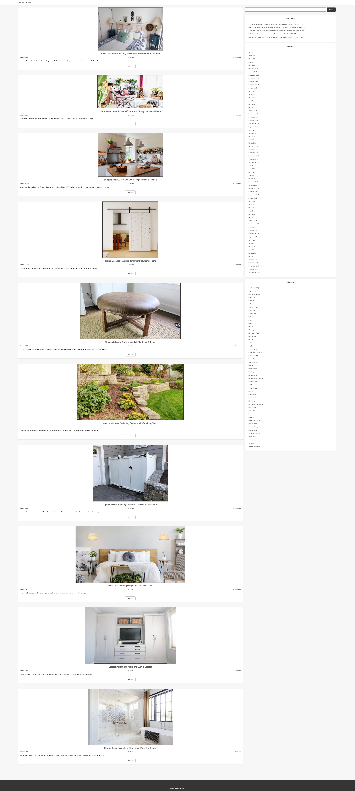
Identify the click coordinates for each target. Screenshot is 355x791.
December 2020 (253, 263)
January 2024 (253, 149)
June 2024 (251, 133)
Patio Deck (252, 394)
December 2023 (253, 153)
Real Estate (252, 407)
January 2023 (253, 185)
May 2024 (251, 136)
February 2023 (253, 182)
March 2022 (252, 214)
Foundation (252, 336)
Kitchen (251, 365)
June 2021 (251, 243)
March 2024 (252, 143)
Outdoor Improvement (255, 385)
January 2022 (253, 221)
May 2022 (251, 208)
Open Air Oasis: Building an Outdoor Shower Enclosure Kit (130, 504)
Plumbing (251, 401)
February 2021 (253, 256)
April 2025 (251, 101)
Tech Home (252, 436)
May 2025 (251, 98)
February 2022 (253, 217)
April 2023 (251, 175)
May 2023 (251, 172)
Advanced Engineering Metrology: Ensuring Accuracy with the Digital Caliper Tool (275, 24)
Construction (252, 313)
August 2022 (252, 198)
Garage (250, 343)
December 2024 (253, 114)
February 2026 (253, 68)
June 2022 (251, 204)
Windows (251, 443)
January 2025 (253, 111)
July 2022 (251, 201)
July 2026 (251, 52)
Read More (130, 66)
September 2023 (254, 162)
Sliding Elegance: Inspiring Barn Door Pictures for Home (130, 261)
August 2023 (252, 166)
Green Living (252, 349)
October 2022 (253, 191)
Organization (252, 381)
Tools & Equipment (254, 440)
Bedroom (251, 301)
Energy (250, 326)
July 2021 (251, 240)
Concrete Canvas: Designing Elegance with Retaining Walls (130, 423)
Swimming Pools (254, 433)
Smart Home (252, 424)
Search (331, 9)
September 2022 (254, 195)
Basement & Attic (254, 294)
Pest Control (252, 398)
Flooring (251, 330)
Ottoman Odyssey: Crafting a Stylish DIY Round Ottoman (130, 342)
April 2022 (251, 211)
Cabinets (251, 304)
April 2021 (251, 250)
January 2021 (253, 259)
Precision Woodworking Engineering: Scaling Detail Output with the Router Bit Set (275, 37)
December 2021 (253, 224)
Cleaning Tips (253, 307)
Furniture (251, 339)
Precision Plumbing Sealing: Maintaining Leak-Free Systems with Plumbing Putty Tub (276, 27)
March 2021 (252, 253)
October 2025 (253, 81)
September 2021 (254, 234)
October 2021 (253, 230)
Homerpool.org (25, 2)
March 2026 (252, 65)
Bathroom (251, 297)
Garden (250, 346)
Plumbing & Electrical (255, 404)
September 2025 (254, 85)
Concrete (251, 310)
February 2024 (253, 146)
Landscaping (252, 369)
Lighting (251, 372)
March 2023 (252, 178)
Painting (251, 391)
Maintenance (252, 375)
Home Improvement (255, 352)
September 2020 (254, 272)
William (132, 57)
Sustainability (252, 430)
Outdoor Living (253, 388)
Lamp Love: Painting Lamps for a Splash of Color (130, 586)
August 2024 (252, 127)
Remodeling (252, 411)
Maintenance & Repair (255, 378)
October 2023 (253, 159)
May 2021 (251, 246)
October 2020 (253, 269)
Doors (250, 323)
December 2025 (253, 75)
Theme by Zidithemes (176, 788)
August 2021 (252, 237)
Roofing (251, 417)
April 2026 (251, 62)
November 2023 (253, 156)
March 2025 (252, 104)
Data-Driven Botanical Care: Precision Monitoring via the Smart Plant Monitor (274, 34)
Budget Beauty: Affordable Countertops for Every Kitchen (130, 180)
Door (250, 320)
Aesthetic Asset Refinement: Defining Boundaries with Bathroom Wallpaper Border (276, 31)
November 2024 (253, 117)
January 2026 (253, 72)
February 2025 (253, 107)
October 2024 (253, 120)
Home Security (253, 356)
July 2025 (251, 91)
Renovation (252, 414)
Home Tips (252, 359)
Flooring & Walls (254, 333)
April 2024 (251, 140)
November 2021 (253, 227)
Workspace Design (254, 446)
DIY (249, 317)
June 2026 (251, 55)
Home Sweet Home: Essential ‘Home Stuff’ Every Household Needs (130, 111)
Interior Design (253, 362)
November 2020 (253, 266)
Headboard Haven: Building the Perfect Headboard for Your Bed (130, 53)
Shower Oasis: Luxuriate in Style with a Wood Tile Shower (130, 748)
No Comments (237, 57)
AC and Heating (253, 288)
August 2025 (252, 88)
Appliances (252, 291)
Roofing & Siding (254, 420)
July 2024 (251, 130)
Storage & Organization (256, 427)
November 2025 (253, 78)
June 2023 (251, 169)
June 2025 (251, 94)
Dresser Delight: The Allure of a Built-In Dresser (130, 667)
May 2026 (251, 59)
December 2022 (253, 188)
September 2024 (254, 123)
